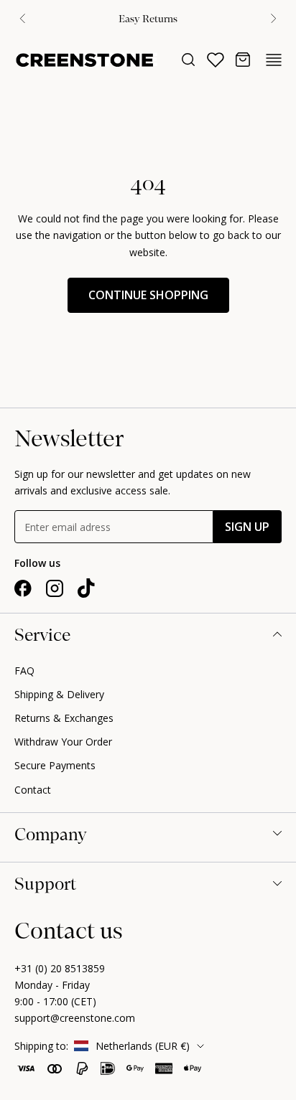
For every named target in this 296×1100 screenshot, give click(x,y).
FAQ (24, 670)
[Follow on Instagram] (54, 588)
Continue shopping (148, 295)
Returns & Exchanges (64, 718)
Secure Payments (55, 765)
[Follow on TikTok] (86, 588)
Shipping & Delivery (59, 694)
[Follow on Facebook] (23, 588)
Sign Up (247, 527)
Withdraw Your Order (63, 741)
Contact (32, 789)
